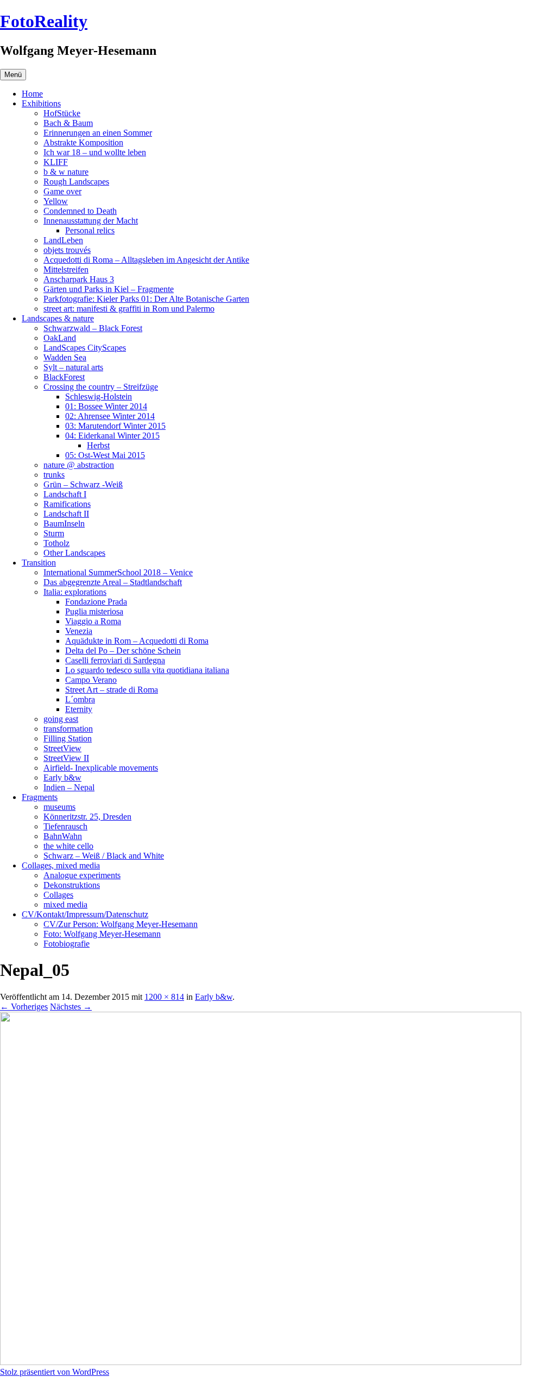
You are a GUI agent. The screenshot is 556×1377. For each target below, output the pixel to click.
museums (59, 806)
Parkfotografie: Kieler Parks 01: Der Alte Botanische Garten (146, 298)
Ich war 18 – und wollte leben (94, 152)
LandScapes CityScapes (84, 347)
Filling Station (67, 738)
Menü (13, 75)
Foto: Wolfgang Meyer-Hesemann (102, 933)
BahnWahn (62, 836)
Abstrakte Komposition (83, 142)
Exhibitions (41, 103)
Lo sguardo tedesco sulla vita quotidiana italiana (147, 670)
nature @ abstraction (78, 464)
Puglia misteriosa (94, 611)
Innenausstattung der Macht (90, 220)
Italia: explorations (74, 592)
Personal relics (90, 230)
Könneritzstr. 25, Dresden (87, 816)
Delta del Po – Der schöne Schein (123, 650)
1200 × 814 (164, 996)
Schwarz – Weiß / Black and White (103, 855)
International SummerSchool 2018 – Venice (118, 572)
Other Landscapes (74, 552)
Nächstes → (71, 1006)
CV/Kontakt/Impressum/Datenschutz (85, 914)
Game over (62, 191)
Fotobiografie (66, 943)
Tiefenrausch (65, 826)
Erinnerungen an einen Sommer (97, 132)
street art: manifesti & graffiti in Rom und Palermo (128, 308)
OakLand (59, 337)
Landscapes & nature (58, 318)
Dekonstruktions (71, 885)
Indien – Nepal (68, 787)
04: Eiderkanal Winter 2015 (112, 435)
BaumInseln (64, 523)
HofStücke (61, 113)
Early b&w (62, 777)
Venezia (78, 631)
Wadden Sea (64, 357)
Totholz (56, 543)
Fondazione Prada (96, 601)
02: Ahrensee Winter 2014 (110, 416)
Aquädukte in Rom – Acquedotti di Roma (136, 640)
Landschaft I (64, 494)
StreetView (62, 748)
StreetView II (66, 758)
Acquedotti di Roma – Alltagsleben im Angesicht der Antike (146, 259)
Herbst (98, 445)
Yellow (55, 201)
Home (32, 93)
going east (60, 719)
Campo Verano (91, 679)
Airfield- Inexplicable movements (100, 767)
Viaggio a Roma (93, 621)
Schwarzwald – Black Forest (92, 328)
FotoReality (43, 21)
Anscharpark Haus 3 (78, 279)
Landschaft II (66, 513)
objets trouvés (67, 250)
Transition (39, 562)
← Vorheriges (24, 1006)
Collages (58, 894)
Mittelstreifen (66, 269)
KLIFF (55, 162)
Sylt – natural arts (73, 367)
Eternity (78, 709)
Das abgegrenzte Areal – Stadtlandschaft (112, 582)
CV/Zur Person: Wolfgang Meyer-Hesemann (120, 924)
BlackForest (64, 377)
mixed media (65, 904)
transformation (68, 728)
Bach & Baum (68, 123)
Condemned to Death (80, 210)
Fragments (40, 797)
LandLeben (63, 240)
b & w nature (66, 171)
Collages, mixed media (61, 865)
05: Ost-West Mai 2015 (105, 455)
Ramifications (67, 504)
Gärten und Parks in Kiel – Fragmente (108, 289)
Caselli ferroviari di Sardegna (115, 660)
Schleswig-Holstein (98, 396)
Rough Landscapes (76, 181)
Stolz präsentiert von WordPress (54, 1371)
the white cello (68, 846)
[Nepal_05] (260, 1362)
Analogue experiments (82, 875)
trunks (54, 474)
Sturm (53, 533)
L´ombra (80, 699)
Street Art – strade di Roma (111, 689)
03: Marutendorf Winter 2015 (115, 425)
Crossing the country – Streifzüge (100, 386)
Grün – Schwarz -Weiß (83, 484)
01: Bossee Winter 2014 (106, 406)
